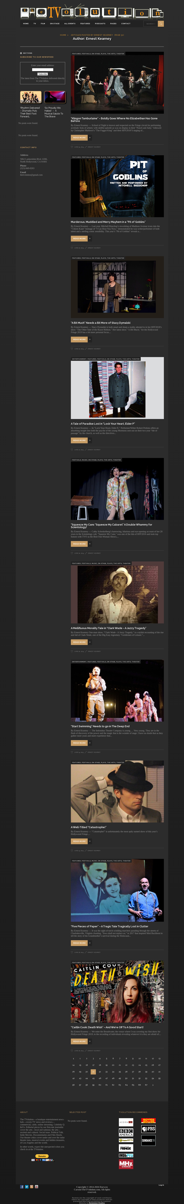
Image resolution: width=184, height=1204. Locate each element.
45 (93, 1078)
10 (140, 1058)
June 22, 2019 (79, 248)
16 (87, 1065)
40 (153, 1072)
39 (146, 1072)
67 (146, 1085)
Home (63, 35)
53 (146, 1078)
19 (107, 1065)
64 (126, 1085)
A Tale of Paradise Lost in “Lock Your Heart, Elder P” (103, 423)
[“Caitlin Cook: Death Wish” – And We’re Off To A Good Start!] (117, 992)
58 (87, 1085)
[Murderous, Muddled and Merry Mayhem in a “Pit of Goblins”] (117, 186)
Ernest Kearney (94, 147)
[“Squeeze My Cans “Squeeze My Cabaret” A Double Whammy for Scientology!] (117, 489)
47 (107, 1078)
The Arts (111, 53)
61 (107, 1085)
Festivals (86, 53)
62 (113, 1085)
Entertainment (79, 359)
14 (73, 1065)
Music (84, 460)
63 (120, 1085)
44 (87, 1078)
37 (133, 1072)
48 (113, 1078)
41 (159, 1072)
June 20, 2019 (79, 553)
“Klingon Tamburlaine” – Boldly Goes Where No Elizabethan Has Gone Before (114, 119)
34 (113, 1072)
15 (80, 1065)
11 (146, 1058)
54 (153, 1078)
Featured (76, 53)
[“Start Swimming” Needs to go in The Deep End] (117, 691)
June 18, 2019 (79, 952)
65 (133, 1085)
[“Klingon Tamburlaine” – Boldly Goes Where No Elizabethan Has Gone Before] (117, 83)
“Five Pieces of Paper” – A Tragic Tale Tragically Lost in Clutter (109, 926)
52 (140, 1078)
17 (93, 1065)
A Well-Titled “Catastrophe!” (89, 827)
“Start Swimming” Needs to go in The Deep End (100, 726)
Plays (103, 53)
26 (153, 1065)
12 (153, 1058)
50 (126, 1078)
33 (107, 1072)
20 (113, 1065)
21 (120, 1065)
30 (87, 1072)
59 (93, 1085)
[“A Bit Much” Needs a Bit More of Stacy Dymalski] (117, 287)
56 (73, 1085)
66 (139, 1085)
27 (159, 1065)
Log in (161, 1185)
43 (80, 1078)
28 (73, 1072)
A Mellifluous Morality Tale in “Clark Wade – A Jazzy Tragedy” (108, 628)
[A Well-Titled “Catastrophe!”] (117, 792)
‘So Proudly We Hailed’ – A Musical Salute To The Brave (53, 112)
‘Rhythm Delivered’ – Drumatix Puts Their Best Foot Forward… (30, 112)
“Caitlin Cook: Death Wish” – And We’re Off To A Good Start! (107, 1027)
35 (120, 1072)
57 (80, 1085)
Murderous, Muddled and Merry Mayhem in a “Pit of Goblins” (108, 221)
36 (126, 1072)
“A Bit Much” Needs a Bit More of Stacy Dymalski (100, 322)
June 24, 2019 (79, 147)
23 (133, 1065)
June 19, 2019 (79, 752)
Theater (120, 53)
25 (146, 1065)
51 (133, 1078)
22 (126, 1065)
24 (140, 1065)
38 (139, 1072)
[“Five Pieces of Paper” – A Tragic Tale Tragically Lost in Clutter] (117, 890)
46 (100, 1078)
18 (100, 1065)
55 (159, 1078)
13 (159, 1058)
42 (73, 1078)
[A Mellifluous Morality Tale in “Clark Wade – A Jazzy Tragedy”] (117, 592)
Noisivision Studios (97, 1203)
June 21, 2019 (79, 449)
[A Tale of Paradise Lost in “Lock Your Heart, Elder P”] (117, 388)
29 (80, 1072)
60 (100, 1085)
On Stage (96, 53)
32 (100, 1072)
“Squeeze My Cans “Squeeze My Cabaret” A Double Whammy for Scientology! (111, 526)
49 (120, 1078)
